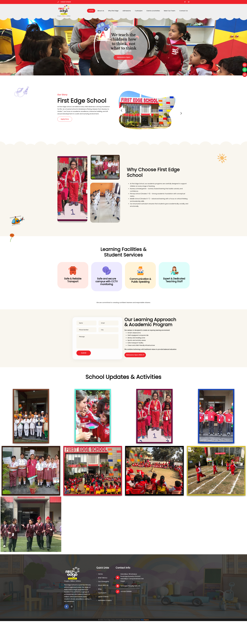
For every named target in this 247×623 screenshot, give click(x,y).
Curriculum (139, 11)
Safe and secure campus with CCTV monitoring (107, 281)
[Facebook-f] (66, 606)
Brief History (102, 578)
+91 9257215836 (126, 591)
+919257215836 (65, 2)
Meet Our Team (169, 11)
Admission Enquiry (105, 600)
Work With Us (103, 585)
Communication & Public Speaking (140, 280)
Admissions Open (123, 54)
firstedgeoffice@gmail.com (130, 586)
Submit (83, 353)
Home (91, 11)
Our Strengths (103, 581)
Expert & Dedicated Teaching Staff (174, 280)
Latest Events (103, 596)
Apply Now (65, 119)
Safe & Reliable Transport (72, 280)
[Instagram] (71, 606)
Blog (99, 589)
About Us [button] (100, 11)
